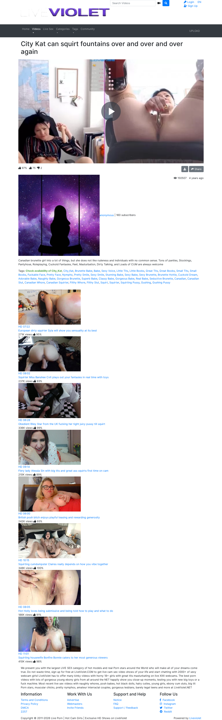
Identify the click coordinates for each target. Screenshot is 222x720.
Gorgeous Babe (124, 278)
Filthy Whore (77, 282)
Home (25, 29)
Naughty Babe (46, 278)
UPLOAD (194, 30)
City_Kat (68, 270)
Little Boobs (137, 270)
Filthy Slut (93, 282)
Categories (63, 29)
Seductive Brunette (161, 278)
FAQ (115, 703)
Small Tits (182, 270)
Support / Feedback (125, 707)
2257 (24, 711)
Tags (75, 29)
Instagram (169, 703)
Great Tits (152, 270)
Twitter (167, 707)
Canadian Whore (35, 282)
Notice (117, 700)
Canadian (180, 278)
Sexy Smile (97, 274)
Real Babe (142, 278)
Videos (36, 29)
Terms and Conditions (34, 700)
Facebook (168, 700)
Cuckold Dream (187, 274)
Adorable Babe (27, 278)
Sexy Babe (131, 274)
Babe (97, 270)
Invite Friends (75, 707)
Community (88, 29)
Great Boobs (167, 270)
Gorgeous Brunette (68, 278)
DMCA (25, 707)
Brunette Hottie (167, 274)
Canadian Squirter (57, 282)
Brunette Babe (83, 270)
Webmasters (74, 703)
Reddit (167, 711)
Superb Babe (89, 278)
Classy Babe (106, 278)
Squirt (104, 282)
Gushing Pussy (161, 282)
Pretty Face (54, 274)
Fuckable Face (36, 274)
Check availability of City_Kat (44, 270)
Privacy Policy (29, 703)
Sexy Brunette (147, 274)
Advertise (73, 700)
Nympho (67, 274)
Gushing (146, 282)
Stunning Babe (114, 274)
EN (199, 2)
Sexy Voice (108, 270)
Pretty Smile (81, 274)
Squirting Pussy (130, 282)
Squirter (114, 282)
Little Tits (122, 270)
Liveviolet (195, 718)
